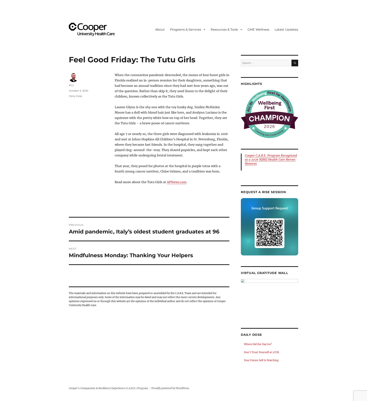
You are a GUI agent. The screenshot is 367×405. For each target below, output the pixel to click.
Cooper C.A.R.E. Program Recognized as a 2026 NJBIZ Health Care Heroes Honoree (271, 159)
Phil (71, 85)
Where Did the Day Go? (258, 344)
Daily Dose (75, 96)
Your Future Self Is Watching (261, 360)
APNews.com (176, 182)
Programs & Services (185, 29)
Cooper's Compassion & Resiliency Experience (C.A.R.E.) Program (108, 388)
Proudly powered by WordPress (170, 388)
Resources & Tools (224, 29)
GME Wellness (258, 29)
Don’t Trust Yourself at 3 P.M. (261, 352)
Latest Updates (286, 29)
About (160, 29)
